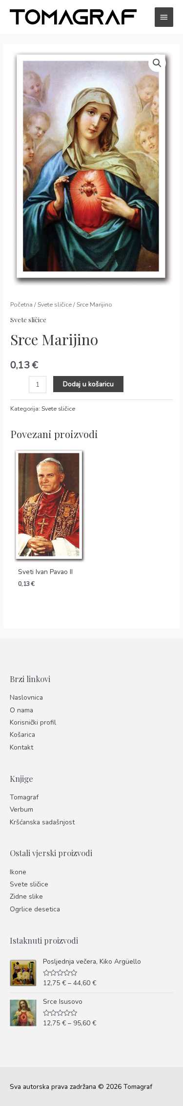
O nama (21, 710)
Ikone (18, 872)
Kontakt (21, 747)
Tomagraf (24, 797)
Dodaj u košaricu (88, 384)
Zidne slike (26, 896)
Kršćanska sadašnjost (42, 822)
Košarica (22, 734)
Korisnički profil (33, 722)
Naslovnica (26, 697)
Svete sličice (55, 304)
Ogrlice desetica (35, 909)
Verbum (21, 809)
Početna (21, 304)
